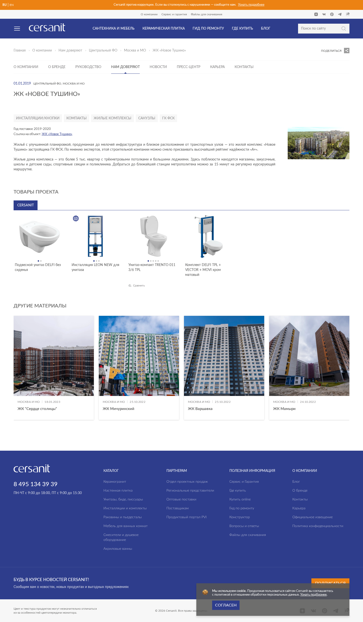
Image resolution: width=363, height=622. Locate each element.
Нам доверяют (70, 50)
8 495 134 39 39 (36, 484)
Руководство (88, 67)
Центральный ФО (103, 50)
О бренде (56, 67)
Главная (20, 50)
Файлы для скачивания (206, 14)
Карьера (217, 67)
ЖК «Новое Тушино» (57, 134)
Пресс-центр (188, 67)
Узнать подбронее (313, 594)
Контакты (244, 67)
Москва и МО (135, 50)
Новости (158, 67)
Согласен (226, 605)
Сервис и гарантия (174, 14)
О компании (149, 14)
